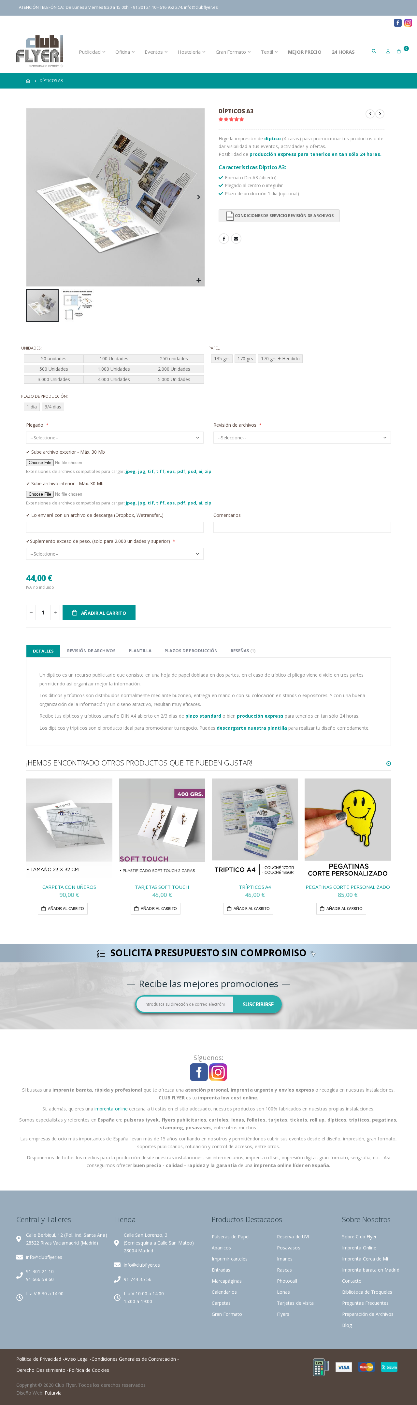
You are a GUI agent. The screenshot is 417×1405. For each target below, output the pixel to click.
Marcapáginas (227, 1281)
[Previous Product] (370, 113)
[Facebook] (398, 23)
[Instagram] (408, 23)
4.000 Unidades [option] (114, 379)
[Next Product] (379, 113)
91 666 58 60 (40, 1279)
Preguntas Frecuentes (365, 1303)
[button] (199, 280)
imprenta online (111, 1109)
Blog (383, 22)
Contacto (360, 22)
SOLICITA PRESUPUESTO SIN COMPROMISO (208, 953)
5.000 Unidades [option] (174, 379)
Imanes (285, 1259)
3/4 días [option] (53, 407)
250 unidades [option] (174, 358)
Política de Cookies (89, 1370)
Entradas (221, 1270)
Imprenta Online (359, 1248)
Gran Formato (227, 1314)
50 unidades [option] (53, 358)
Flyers (283, 1314)
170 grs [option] (245, 358)
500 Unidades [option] (53, 369)
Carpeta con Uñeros (69, 887)
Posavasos (288, 1248)
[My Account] (388, 51)
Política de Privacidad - (40, 1359)
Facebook (224, 238)
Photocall (287, 1281)
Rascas (284, 1270)
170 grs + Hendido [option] (280, 358)
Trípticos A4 (255, 887)
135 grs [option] (222, 358)
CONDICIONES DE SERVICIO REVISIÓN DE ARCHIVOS (284, 215)
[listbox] (114, 370)
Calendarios (224, 1292)
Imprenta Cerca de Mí (365, 1259)
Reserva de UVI (293, 1236)
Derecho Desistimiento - (42, 1370)
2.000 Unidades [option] (174, 369)
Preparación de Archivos (256, 22)
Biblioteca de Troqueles (318, 22)
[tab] (43, 650)
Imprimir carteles (230, 1259)
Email (236, 238)
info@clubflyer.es (201, 7)
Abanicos (221, 1248)
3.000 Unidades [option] (54, 379)
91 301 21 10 (40, 1271)
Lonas (283, 1292)
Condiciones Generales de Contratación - (135, 1359)
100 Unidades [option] (114, 358)
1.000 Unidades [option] (114, 369)
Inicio (28, 81)
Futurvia (53, 1393)
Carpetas (221, 1303)
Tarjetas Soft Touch (162, 887)
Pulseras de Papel (231, 1236)
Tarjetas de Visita (295, 1303)
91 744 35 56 (137, 1279)
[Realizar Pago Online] (321, 1367)
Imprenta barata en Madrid (370, 1270)
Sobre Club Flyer (359, 1236)
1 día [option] (32, 407)
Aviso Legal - (78, 1359)
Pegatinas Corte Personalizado (348, 887)
